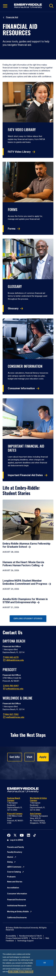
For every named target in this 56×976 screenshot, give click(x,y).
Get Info (15, 757)
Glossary (13, 308)
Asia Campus (35, 814)
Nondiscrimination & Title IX (30, 936)
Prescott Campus (14, 814)
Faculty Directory (14, 852)
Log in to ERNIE (16, 840)
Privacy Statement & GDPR (17, 938)
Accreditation (13, 888)
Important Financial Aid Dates (25, 475)
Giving (10, 862)
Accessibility (11, 936)
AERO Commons (14, 867)
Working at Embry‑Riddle (18, 912)
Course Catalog (14, 872)
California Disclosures (17, 917)
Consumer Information (21, 388)
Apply (42, 757)
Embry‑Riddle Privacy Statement (21, 972)
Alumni (10, 857)
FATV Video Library (19, 151)
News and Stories (14, 882)
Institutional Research (16, 906)
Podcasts (11, 877)
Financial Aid (12, 17)
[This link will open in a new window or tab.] (8, 835)
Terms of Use (36, 938)
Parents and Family (15, 847)
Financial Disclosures (16, 900)
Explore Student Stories (28, 618)
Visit (29, 757)
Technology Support (25, 941)
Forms (11, 228)
